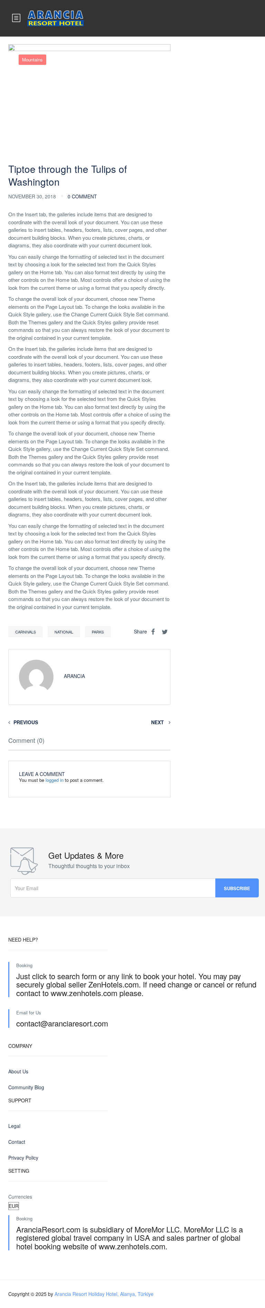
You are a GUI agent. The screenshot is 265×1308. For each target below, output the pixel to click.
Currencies (20, 1196)
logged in (54, 780)
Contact (16, 1141)
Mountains (32, 59)
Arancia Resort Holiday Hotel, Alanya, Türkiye (104, 1293)
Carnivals (25, 632)
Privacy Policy (23, 1157)
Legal (14, 1125)
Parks (98, 632)
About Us (18, 1071)
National (64, 632)
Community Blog (26, 1087)
